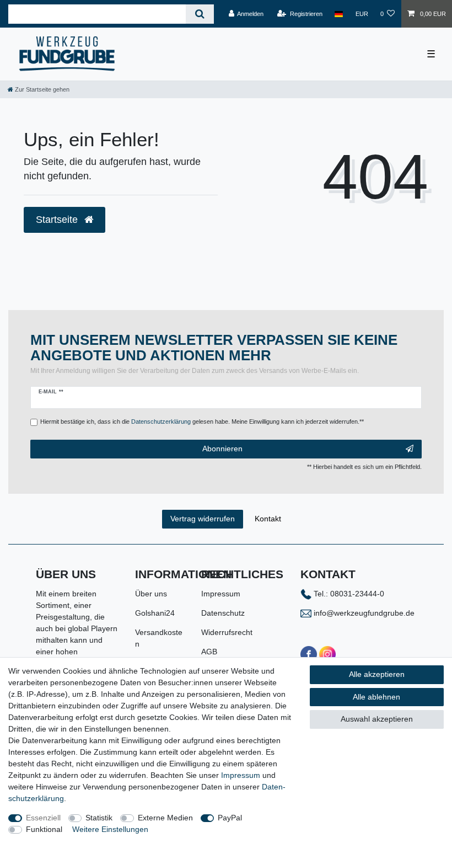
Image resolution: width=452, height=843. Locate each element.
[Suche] (200, 14)
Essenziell (43, 817)
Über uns (151, 593)
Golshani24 (155, 613)
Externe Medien (165, 817)
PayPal (230, 817)
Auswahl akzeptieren (377, 718)
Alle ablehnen (376, 696)
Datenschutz (223, 613)
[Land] (339, 14)
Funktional (44, 829)
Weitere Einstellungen (110, 829)
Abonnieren (222, 448)
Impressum (220, 593)
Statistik (98, 817)
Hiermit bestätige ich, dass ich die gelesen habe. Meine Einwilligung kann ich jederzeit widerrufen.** (202, 421)
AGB (209, 651)
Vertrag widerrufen (202, 518)
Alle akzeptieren (377, 674)
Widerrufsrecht (226, 632)
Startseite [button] (58, 219)
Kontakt (268, 518)
